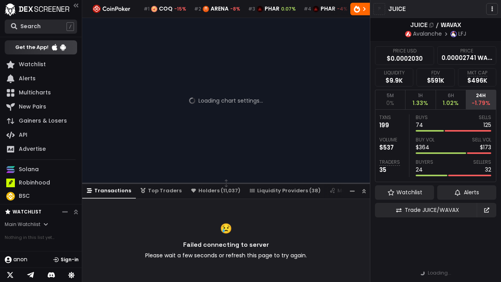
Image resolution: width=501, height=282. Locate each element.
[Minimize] (352, 191)
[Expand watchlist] (76, 211)
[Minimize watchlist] (65, 211)
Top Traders (165, 190)
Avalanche (427, 34)
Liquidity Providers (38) (289, 190)
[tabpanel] (435, 145)
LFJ (462, 34)
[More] (492, 9)
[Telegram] (30, 275)
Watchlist (27, 211)
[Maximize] (364, 191)
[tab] (390, 99)
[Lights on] (71, 275)
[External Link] (486, 210)
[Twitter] (10, 275)
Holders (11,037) (219, 190)
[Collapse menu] (76, 5)
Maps (344, 190)
